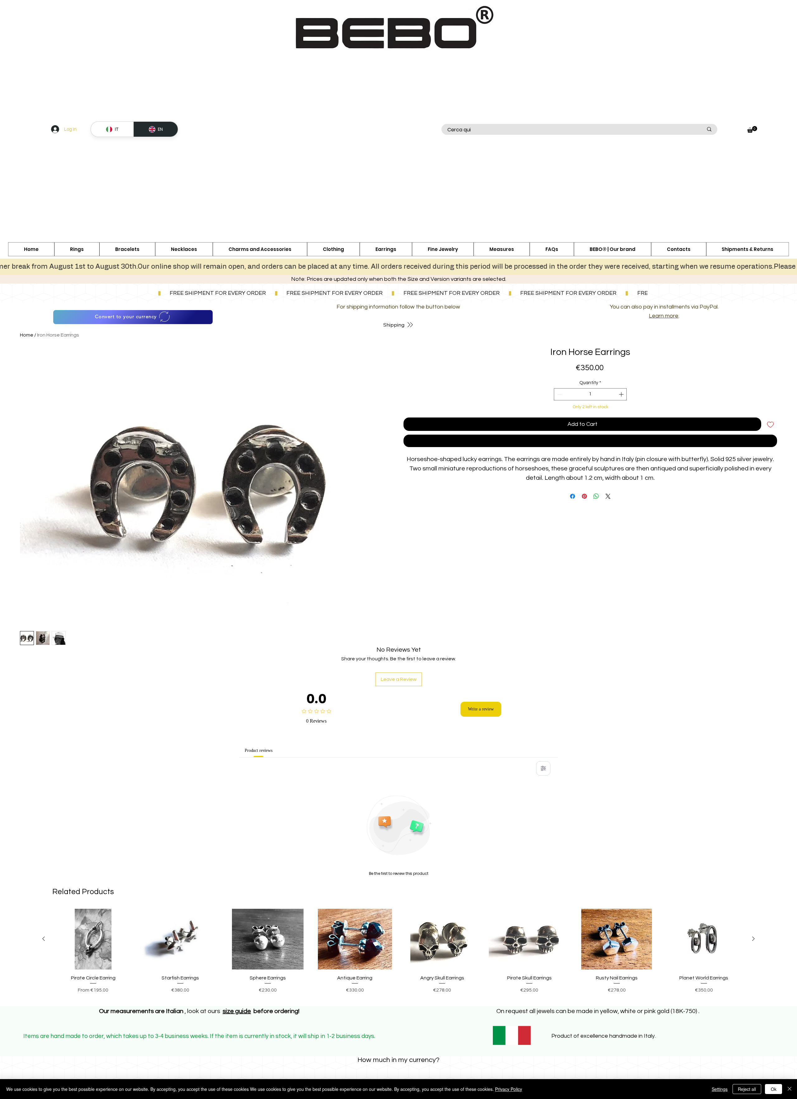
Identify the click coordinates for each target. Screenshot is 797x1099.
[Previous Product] (43, 938)
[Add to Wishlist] (770, 424)
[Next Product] (753, 938)
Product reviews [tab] (263, 750)
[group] (398, 954)
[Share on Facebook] (572, 496)
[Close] (789, 1089)
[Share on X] (608, 496)
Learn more (663, 316)
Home (26, 335)
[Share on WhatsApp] (596, 496)
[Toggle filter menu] (543, 768)
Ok (773, 1089)
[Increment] (622, 394)
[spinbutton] (590, 394)
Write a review (481, 709)
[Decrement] (559, 394)
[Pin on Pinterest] (584, 496)
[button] (260, 249)
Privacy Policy (508, 1089)
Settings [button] (720, 1089)
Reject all (747, 1089)
